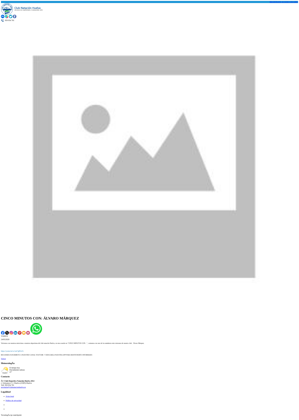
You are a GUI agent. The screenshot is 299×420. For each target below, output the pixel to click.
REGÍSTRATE (275, 2)
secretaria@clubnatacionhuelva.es (13, 387)
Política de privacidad (13, 401)
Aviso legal (10, 396)
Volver (3, 359)
